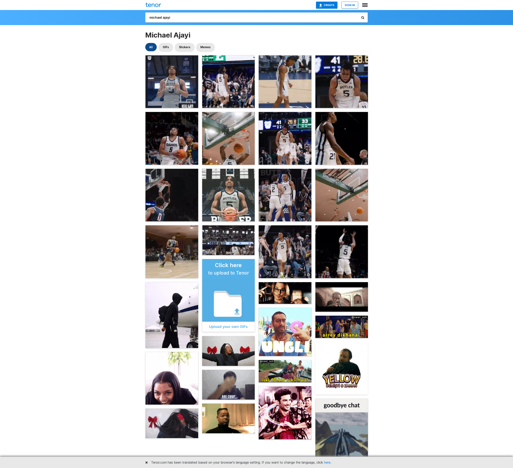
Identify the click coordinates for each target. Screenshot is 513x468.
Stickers (184, 47)
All (151, 47)
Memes (205, 47)
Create (329, 5)
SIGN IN (350, 5)
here (327, 462)
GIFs (166, 47)
